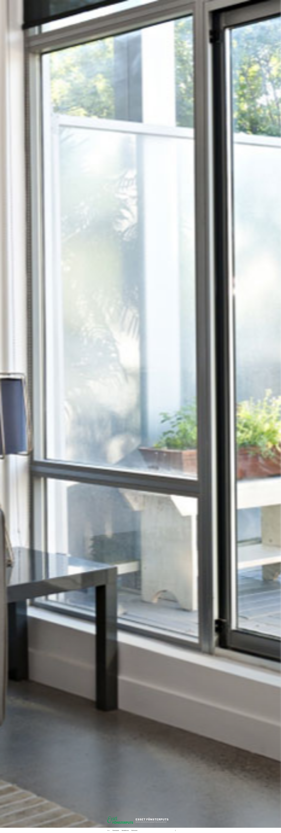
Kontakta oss (125, 830)
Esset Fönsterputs (152, 819)
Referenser (134, 830)
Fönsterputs (115, 830)
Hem (108, 830)
